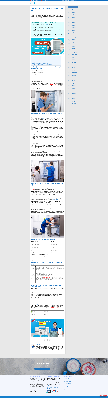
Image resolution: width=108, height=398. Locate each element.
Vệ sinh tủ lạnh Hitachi (72, 67)
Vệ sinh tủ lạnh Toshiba (72, 82)
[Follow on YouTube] (57, 391)
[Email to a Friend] (47, 340)
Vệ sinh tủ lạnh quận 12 (72, 30)
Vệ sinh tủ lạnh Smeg (71, 95)
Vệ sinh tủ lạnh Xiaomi (72, 88)
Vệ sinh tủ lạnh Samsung (72, 75)
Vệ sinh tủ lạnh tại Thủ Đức (72, 46)
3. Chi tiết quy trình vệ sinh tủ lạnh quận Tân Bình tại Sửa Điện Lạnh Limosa (43, 61)
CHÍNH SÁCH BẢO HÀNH (73, 0)
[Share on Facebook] (44, 340)
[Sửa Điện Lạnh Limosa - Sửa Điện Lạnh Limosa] (32, 3)
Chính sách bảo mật (65, 0)
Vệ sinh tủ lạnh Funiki (71, 90)
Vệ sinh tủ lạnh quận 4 (72, 17)
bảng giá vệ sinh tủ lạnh (56, 199)
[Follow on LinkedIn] (55, 391)
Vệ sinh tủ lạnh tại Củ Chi (72, 52)
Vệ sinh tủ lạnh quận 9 (72, 25)
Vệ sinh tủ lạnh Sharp (71, 80)
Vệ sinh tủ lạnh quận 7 (72, 22)
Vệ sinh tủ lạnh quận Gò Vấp (73, 37)
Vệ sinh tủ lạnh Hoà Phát (72, 96)
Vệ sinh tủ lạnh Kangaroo (72, 103)
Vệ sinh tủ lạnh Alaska (71, 98)
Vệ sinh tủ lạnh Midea (71, 70)
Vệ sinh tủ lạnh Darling (72, 62)
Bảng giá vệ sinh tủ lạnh (72, 10)
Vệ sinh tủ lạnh (70, 9)
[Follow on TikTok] (50, 391)
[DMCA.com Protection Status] (49, 392)
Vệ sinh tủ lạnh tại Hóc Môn (72, 54)
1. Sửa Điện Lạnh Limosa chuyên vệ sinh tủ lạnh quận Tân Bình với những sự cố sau (45, 58)
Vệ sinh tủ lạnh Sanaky (72, 93)
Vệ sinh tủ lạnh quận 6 (72, 20)
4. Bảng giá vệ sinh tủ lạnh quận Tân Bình (38, 62)
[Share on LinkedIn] (51, 340)
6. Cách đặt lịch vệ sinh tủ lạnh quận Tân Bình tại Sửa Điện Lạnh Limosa (43, 64)
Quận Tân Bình (46, 24)
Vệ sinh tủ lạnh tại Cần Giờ (72, 51)
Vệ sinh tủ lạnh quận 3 (72, 15)
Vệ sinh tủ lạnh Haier (71, 65)
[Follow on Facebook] (47, 391)
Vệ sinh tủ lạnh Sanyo (71, 77)
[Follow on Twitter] (52, 391)
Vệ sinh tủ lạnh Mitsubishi (72, 72)
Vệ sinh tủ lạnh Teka (71, 83)
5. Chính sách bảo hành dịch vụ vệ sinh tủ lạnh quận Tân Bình (41, 63)
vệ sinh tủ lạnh (44, 118)
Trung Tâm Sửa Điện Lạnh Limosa (37, 304)
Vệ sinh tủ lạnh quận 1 (72, 12)
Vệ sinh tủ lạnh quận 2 (72, 14)
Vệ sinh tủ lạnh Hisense (72, 101)
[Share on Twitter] (46, 340)
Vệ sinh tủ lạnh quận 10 (72, 27)
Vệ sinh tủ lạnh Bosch (71, 85)
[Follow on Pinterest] (54, 391)
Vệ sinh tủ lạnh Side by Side (72, 78)
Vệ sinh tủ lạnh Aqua (71, 57)
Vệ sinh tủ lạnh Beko (71, 59)
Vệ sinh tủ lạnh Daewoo (72, 60)
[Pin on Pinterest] (49, 340)
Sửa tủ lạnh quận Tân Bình (36, 299)
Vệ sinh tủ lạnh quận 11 (72, 28)
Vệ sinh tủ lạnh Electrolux (72, 64)
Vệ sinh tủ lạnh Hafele (71, 91)
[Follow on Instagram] (49, 391)
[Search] (68, 3)
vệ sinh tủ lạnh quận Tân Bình (52, 17)
